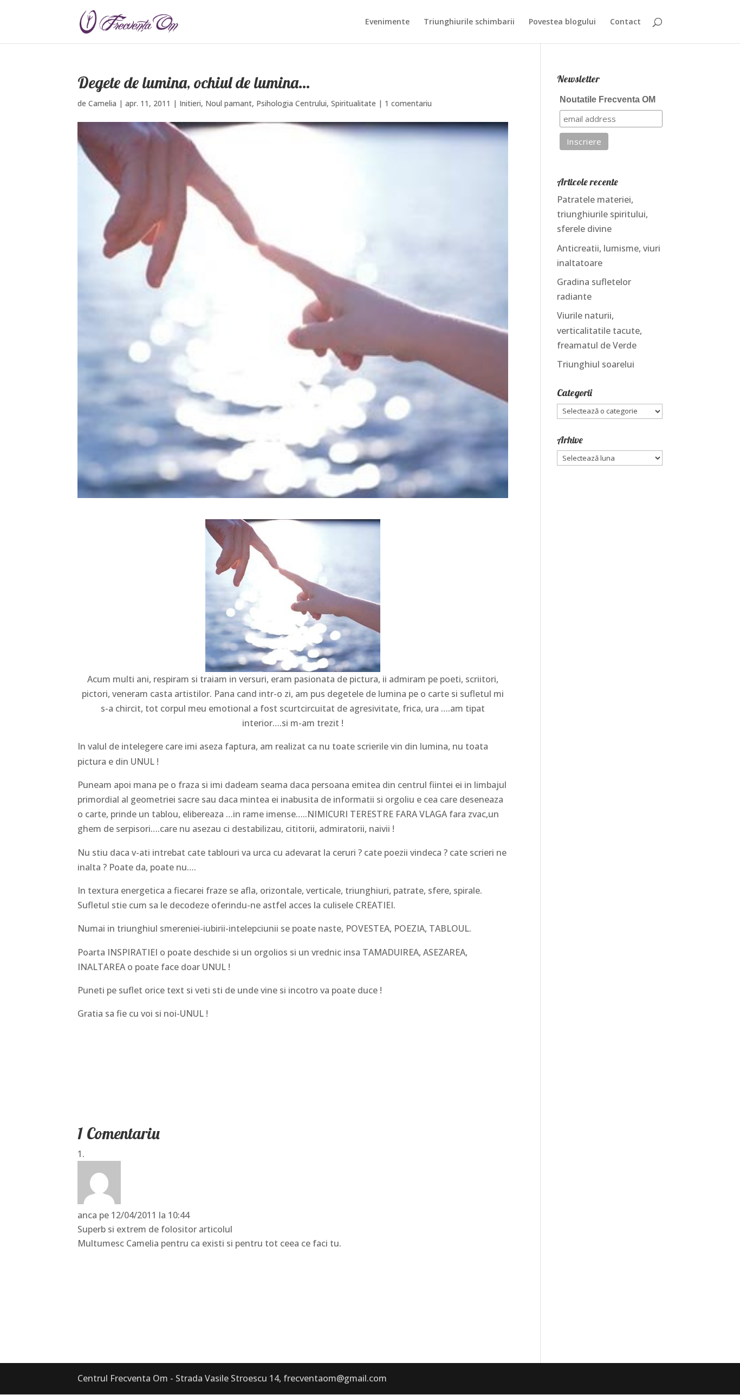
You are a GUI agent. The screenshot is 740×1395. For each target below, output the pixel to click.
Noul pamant (228, 103)
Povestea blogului (562, 22)
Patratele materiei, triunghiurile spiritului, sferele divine (602, 214)
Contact (625, 22)
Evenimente (387, 22)
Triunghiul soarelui (595, 364)
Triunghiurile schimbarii (469, 22)
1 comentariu (408, 103)
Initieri (190, 103)
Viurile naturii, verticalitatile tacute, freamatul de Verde (599, 330)
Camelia (102, 103)
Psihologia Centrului (291, 103)
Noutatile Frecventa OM (607, 99)
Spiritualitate (353, 103)
